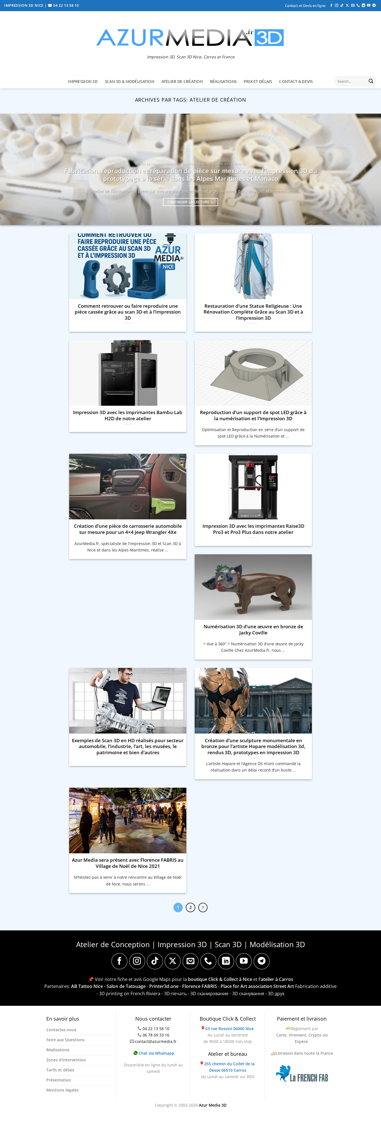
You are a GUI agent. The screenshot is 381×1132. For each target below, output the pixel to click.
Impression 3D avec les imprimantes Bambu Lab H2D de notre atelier (127, 415)
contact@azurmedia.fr (156, 1041)
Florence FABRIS (199, 986)
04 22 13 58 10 (156, 1028)
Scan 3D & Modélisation (129, 81)
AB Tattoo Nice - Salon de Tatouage (108, 986)
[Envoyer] (371, 81)
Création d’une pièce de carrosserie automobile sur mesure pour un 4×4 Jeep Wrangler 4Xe (128, 529)
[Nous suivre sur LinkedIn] (363, 6)
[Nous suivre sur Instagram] (336, 6)
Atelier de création (182, 81)
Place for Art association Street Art (257, 986)
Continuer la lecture (190, 202)
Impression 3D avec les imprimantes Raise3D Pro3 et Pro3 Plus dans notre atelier (253, 529)
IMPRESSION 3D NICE (24, 5)
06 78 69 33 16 (156, 1035)
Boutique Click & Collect (228, 1018)
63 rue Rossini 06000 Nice (229, 1028)
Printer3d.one (164, 986)
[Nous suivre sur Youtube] (368, 6)
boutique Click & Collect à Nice (220, 979)
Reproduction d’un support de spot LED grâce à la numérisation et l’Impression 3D (253, 415)
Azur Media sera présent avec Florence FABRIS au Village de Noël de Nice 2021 (128, 863)
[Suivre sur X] (347, 6)
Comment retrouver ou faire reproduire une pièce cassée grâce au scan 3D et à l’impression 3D (128, 312)
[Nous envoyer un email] (353, 6)
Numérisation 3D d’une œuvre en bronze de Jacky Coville (253, 630)
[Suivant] (203, 907)
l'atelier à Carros (276, 979)
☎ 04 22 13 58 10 (63, 5)
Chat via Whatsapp (156, 1053)
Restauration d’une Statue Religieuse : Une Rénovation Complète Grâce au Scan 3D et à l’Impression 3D (253, 312)
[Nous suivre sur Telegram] (374, 6)
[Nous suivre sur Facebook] (331, 6)
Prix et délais (258, 81)
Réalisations (223, 81)
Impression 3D (83, 81)
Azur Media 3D (212, 1105)
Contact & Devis (296, 81)
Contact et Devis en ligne (305, 5)
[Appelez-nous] (358, 6)
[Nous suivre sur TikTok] (342, 6)
